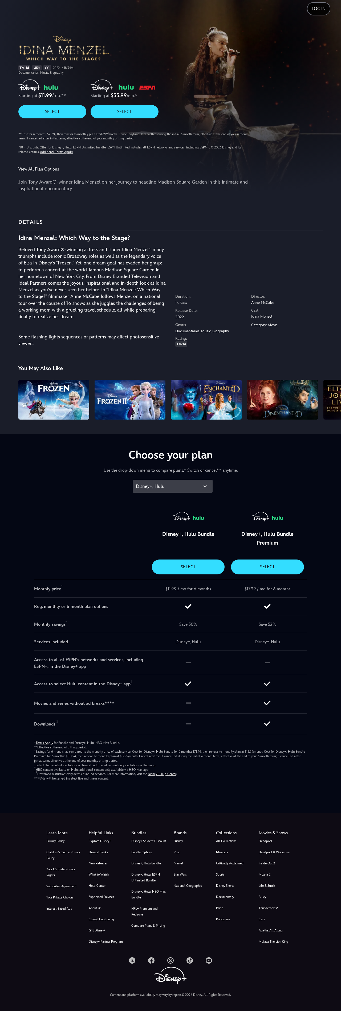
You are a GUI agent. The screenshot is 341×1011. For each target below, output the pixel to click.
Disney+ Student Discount (148, 841)
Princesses (223, 919)
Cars (262, 919)
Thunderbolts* (268, 908)
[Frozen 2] (130, 400)
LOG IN (319, 8)
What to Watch (99, 874)
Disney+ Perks (98, 852)
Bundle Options (141, 852)
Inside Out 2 (267, 863)
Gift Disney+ (97, 930)
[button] (107, 833)
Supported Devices (101, 897)
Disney (178, 841)
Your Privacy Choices (60, 897)
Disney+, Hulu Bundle (146, 863)
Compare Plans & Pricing (148, 925)
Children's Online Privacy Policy (63, 855)
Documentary (225, 897)
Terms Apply (44, 743)
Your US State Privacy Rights (60, 872)
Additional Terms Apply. (56, 152)
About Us (95, 908)
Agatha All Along (271, 930)
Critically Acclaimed (229, 863)
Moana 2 (264, 874)
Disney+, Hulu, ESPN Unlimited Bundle (145, 877)
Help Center (97, 886)
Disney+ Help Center (162, 774)
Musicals (222, 852)
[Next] (330, 398)
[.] (132, 960)
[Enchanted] (206, 400)
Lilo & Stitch (267, 886)
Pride (219, 908)
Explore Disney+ (100, 841)
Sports (220, 874)
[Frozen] (53, 400)
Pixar (177, 852)
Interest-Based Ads (59, 908)
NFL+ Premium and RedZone (144, 911)
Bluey (262, 897)
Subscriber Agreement (61, 886)
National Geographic (188, 886)
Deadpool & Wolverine (274, 852)
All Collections (226, 841)
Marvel (178, 863)
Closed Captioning (101, 919)
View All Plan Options (38, 169)
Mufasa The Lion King (273, 941)
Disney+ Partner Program (106, 941)
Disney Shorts (225, 886)
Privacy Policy (55, 841)
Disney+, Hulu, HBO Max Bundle (148, 894)
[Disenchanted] (282, 400)
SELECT (52, 111)
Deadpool (265, 841)
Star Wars (180, 874)
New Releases (98, 863)
